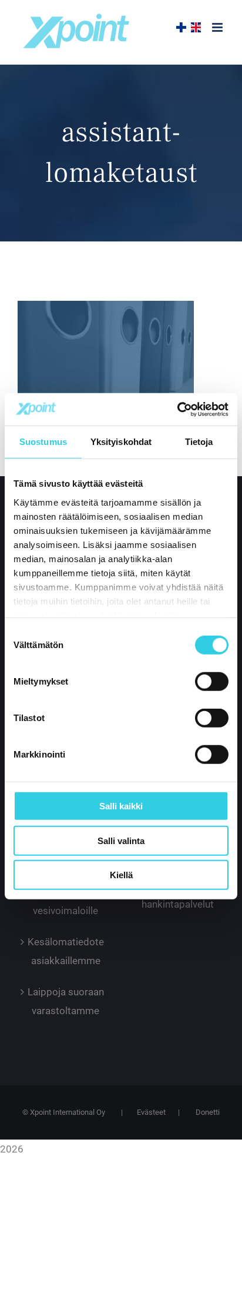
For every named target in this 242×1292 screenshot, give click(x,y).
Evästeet (151, 1112)
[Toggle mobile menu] (218, 27)
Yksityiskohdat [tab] (121, 442)
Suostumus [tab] (43, 442)
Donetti (208, 1112)
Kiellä (121, 875)
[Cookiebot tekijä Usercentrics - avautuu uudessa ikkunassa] (177, 409)
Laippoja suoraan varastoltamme (66, 1001)
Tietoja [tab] (199, 442)
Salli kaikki (121, 806)
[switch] (211, 681)
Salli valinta (121, 840)
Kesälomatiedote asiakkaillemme (66, 951)
